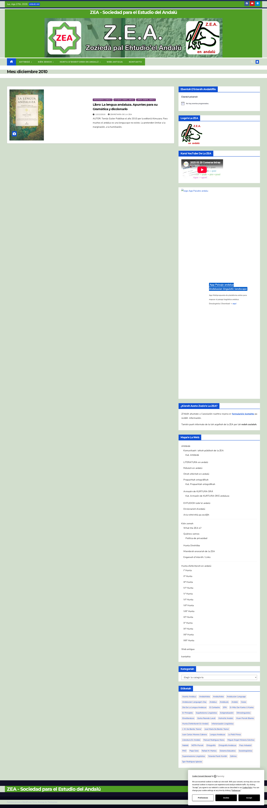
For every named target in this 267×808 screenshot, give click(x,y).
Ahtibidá (25, 62)
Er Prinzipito (187, 713)
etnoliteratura (188, 718)
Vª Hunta (188, 593)
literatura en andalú (191, 740)
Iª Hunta (187, 570)
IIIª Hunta (188, 582)
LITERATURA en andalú (195, 462)
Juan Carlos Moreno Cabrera (194, 734)
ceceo (243, 702)
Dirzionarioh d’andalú (194, 508)
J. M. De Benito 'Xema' (191, 729)
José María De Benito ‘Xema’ (217, 729)
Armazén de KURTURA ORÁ (198, 491)
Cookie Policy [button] (247, 788)
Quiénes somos (191, 533)
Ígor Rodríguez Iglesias (192, 761)
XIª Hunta (188, 628)
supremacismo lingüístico (193, 756)
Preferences (203, 798)
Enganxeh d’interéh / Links (197, 557)
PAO (184, 750)
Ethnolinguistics (243, 713)
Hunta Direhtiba (191, 545)
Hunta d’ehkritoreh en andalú (79, 62)
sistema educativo (228, 750)
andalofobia (204, 696)
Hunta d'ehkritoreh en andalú (195, 723)
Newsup (41, 802)
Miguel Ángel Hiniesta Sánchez (241, 740)
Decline (226, 798)
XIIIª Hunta (188, 640)
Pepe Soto (194, 750)
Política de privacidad (196, 538)
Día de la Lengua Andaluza (194, 707)
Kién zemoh (45, 62)
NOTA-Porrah (197, 745)
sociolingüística (245, 750)
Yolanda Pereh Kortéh (217, 756)
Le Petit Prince (234, 734)
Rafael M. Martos (209, 750)
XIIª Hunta (188, 634)
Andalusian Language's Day (194, 702)
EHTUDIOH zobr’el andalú (196, 503)
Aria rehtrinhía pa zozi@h (196, 514)
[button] (252, 61)
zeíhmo (233, 756)
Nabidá (185, 745)
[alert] (219, 103)
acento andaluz (189, 696)
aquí (234, 303)
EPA (225, 707)
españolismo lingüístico (206, 713)
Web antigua (115, 62)
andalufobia (218, 696)
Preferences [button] (236, 790)
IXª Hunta (188, 617)
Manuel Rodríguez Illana (213, 740)
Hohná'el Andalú (225, 718)
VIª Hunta (188, 599)
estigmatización (226, 713)
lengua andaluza (217, 734)
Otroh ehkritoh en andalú (196, 473)
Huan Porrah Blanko (245, 718)
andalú (235, 702)
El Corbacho (214, 707)
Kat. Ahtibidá (192, 455)
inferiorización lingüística (222, 723)
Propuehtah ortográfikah (195, 479)
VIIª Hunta (188, 605)
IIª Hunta (187, 576)
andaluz (213, 702)
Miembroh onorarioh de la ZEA (199, 551)
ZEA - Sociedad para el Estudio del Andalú (133, 12)
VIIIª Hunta (188, 611)
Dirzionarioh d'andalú (103, 100)
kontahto (135, 62)
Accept (249, 798)
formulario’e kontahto (243, 413)
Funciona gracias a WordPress (19, 802)
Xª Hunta (187, 622)
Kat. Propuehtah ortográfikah (200, 484)
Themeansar (52, 802)
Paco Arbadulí (245, 745)
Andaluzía (224, 702)
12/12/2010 (100, 114)
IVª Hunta (188, 587)
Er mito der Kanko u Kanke (242, 707)
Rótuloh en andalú (192, 468)
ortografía (211, 745)
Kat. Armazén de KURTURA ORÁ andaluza (207, 495)
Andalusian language (236, 696)
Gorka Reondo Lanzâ (206, 718)
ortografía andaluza (227, 745)
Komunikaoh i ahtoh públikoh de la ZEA (203, 450)
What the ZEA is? (192, 528)
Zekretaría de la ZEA (121, 114)
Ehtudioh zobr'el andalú (124, 100)
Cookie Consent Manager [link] (201, 776)
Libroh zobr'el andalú (146, 100)
